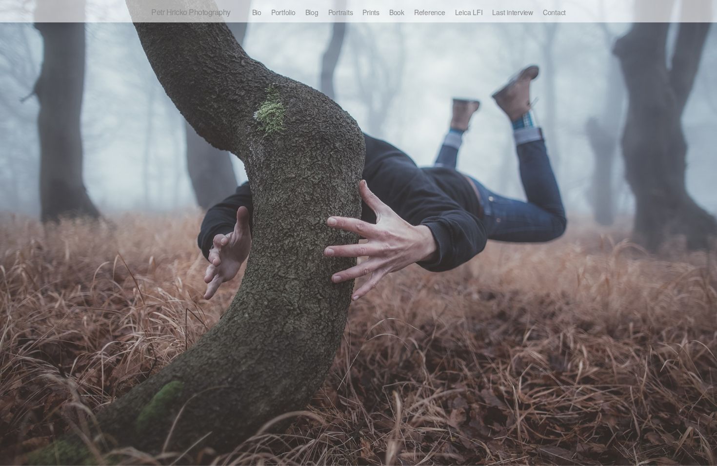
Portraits (340, 12)
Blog (312, 12)
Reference (429, 12)
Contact (554, 12)
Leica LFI (469, 12)
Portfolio (283, 12)
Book (396, 12)
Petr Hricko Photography (191, 12)
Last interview (512, 12)
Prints (370, 12)
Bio (256, 12)
